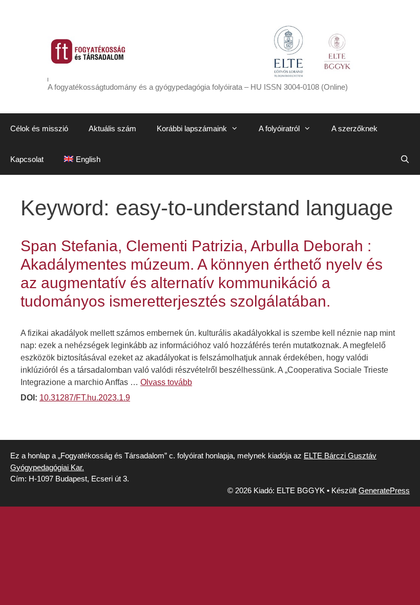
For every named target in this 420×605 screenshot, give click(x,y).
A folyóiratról (279, 128)
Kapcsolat (27, 159)
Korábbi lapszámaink (192, 128)
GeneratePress (384, 490)
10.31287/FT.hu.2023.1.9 (84, 397)
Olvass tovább (166, 382)
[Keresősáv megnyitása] (405, 159)
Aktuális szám (112, 128)
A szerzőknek (354, 128)
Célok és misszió (39, 128)
